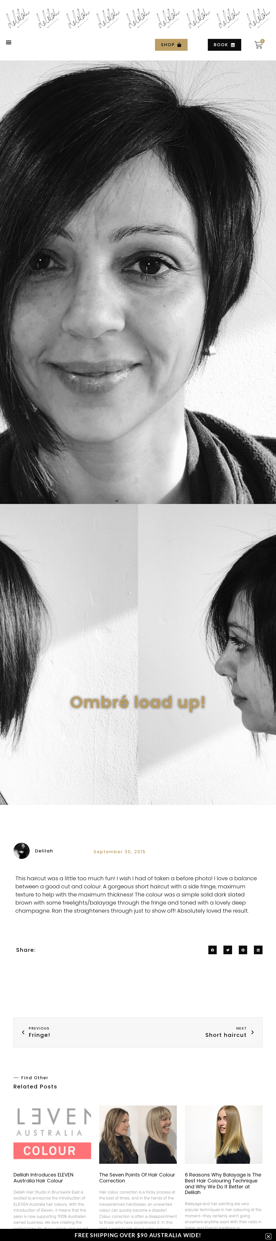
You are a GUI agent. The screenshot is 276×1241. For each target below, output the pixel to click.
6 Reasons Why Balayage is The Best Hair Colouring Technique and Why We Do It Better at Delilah (223, 1183)
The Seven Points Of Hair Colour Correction (137, 1177)
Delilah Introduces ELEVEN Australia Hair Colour (43, 1177)
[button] (8, 42)
